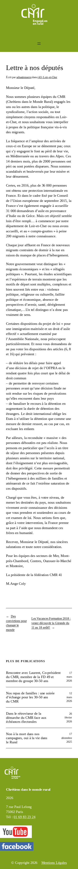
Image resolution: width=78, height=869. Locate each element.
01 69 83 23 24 (24, 817)
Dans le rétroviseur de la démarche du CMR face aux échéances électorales (26, 717)
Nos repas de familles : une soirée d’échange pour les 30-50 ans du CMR (30, 697)
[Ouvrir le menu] (39, 43)
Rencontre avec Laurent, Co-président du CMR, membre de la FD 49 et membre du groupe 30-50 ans (33, 677)
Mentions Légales (54, 863)
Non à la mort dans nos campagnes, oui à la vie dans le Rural (26, 738)
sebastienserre (24, 77)
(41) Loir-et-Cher (47, 77)
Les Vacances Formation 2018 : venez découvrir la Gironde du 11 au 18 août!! (51, 623)
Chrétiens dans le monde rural (28, 789)
